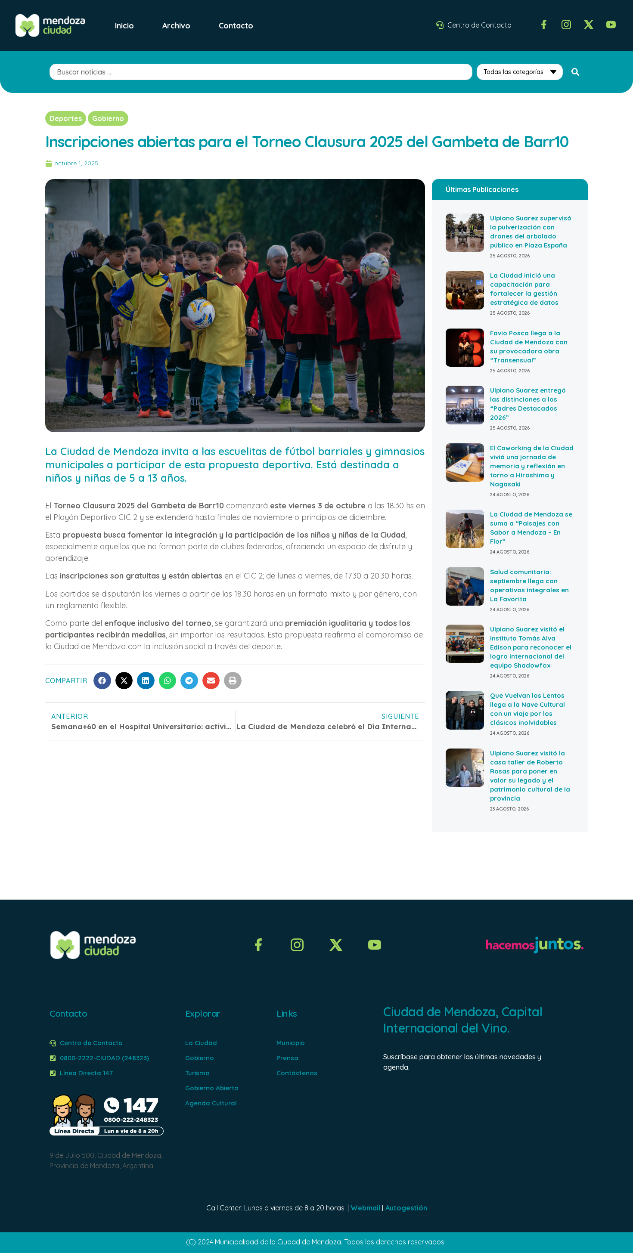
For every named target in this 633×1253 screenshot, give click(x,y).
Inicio (124, 25)
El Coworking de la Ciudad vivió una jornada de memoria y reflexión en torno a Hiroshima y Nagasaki (532, 466)
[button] (102, 681)
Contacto (236, 25)
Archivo (176, 25)
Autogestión (406, 1207)
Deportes (66, 118)
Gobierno (108, 118)
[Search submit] (575, 72)
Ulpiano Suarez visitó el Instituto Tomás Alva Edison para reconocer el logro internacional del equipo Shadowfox (530, 647)
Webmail (365, 1207)
